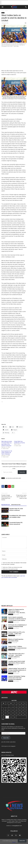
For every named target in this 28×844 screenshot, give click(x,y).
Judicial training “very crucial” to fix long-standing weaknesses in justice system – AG (17, 670)
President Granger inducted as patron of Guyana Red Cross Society (6, 497)
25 (21, 714)
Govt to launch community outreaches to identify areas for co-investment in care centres (17, 618)
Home (2, 10)
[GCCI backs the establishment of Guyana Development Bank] (4, 627)
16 (14, 711)
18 (21, 711)
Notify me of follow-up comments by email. (12, 567)
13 (3, 711)
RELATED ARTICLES (5, 504)
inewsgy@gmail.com (17, 825)
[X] (6, 486)
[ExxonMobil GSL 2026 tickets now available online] (5, 517)
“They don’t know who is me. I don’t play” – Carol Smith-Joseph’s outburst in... (16, 655)
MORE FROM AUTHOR (15, 504)
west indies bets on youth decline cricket (13, 478)
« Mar (2, 719)
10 (18, 709)
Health (10, 642)
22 (11, 714)
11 (21, 709)
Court (10, 658)
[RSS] (16, 835)
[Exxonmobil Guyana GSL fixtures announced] (5, 524)
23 (14, 714)
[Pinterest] (9, 486)
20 (3, 714)
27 (3, 717)
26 (24, 714)
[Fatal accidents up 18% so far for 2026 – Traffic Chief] (4, 634)
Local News (4, 519)
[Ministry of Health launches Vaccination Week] (4, 641)
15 (11, 711)
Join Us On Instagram (10, 746)
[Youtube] (19, 835)
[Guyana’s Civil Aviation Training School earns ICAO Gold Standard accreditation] (4, 678)
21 (7, 714)
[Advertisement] (14, 2)
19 (24, 711)
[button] (2, 7)
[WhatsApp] (12, 486)
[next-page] (5, 529)
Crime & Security (12, 635)
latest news (4, 512)
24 (18, 714)
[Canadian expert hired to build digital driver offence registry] (4, 663)
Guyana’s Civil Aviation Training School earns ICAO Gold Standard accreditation (16, 677)
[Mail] (12, 835)
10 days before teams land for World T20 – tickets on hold (21, 497)
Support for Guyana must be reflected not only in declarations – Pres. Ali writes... (17, 611)
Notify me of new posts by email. (10, 569)
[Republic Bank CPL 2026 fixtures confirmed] (5, 510)
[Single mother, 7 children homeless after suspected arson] (4, 648)
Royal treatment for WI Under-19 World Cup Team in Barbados (6, 452)
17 (18, 711)
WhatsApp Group (9, 755)
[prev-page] (2, 529)
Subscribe (22, 472)
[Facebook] (2, 486)
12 (24, 709)
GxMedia (14, 842)
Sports (6, 10)
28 (7, 717)
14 (7, 711)
